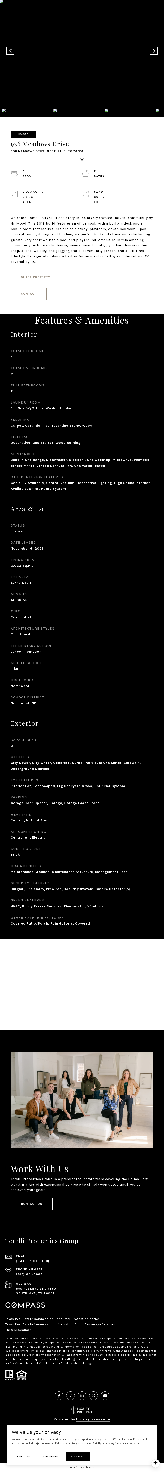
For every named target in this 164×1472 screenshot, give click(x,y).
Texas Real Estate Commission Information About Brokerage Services (60, 1324)
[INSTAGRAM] (70, 1395)
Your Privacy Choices (82, 1467)
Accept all (78, 1456)
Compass (123, 1338)
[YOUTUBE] (105, 1395)
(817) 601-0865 (29, 1274)
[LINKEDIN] (82, 1395)
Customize (50, 1456)
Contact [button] (29, 294)
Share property (35, 277)
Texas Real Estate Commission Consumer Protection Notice (52, 1319)
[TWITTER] (93, 1395)
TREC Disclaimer (18, 1330)
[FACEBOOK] (59, 1395)
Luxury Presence (93, 1419)
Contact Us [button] (31, 1204)
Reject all (23, 1456)
